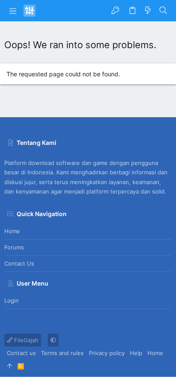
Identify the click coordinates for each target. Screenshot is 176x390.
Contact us (19, 263)
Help (136, 353)
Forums (14, 247)
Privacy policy (107, 353)
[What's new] (148, 11)
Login (11, 300)
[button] (12, 10)
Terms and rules (62, 353)
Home (12, 231)
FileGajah (25, 340)
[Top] (9, 365)
